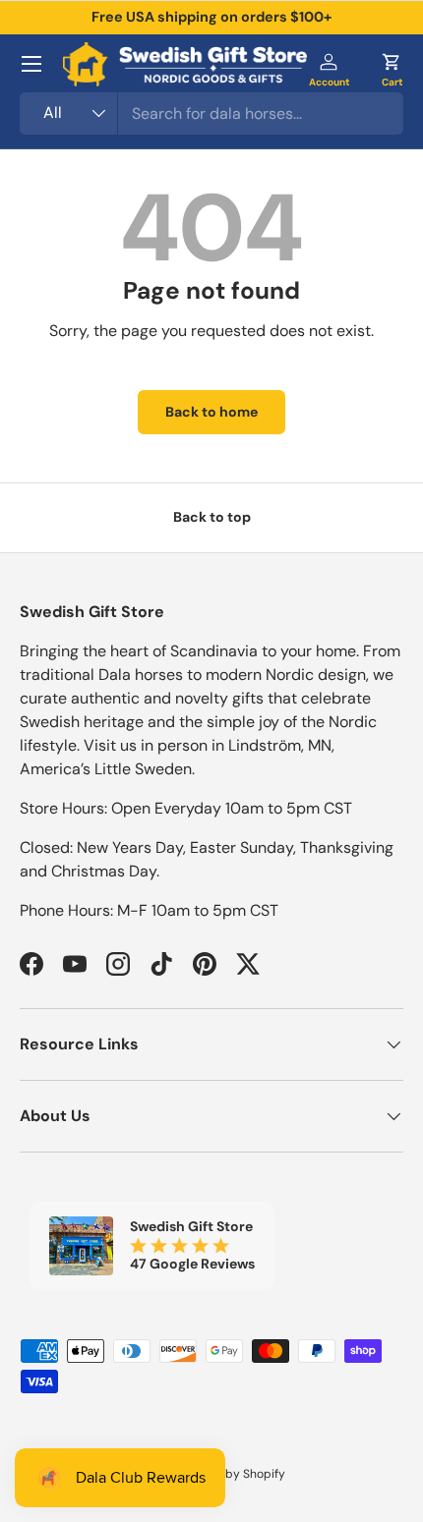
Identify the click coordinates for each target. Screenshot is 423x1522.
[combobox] (211, 113)
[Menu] (31, 63)
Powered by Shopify (229, 1474)
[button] (391, 63)
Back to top (212, 517)
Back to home (211, 412)
